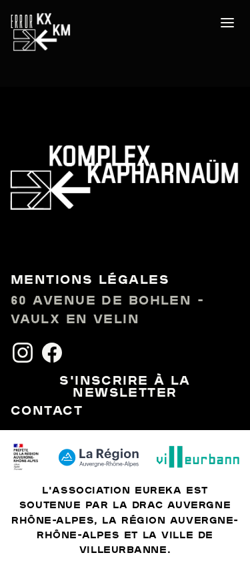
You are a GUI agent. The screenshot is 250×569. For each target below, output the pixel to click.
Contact (47, 411)
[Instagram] (23, 353)
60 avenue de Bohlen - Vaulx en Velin (107, 311)
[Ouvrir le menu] (227, 23)
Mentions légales (90, 280)
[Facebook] (52, 353)
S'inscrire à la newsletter (125, 387)
